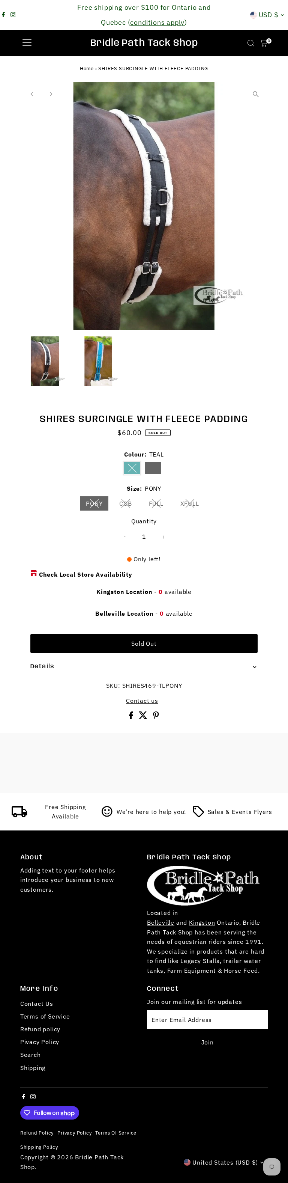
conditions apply (157, 22)
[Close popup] (273, 1069)
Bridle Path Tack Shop (144, 43)
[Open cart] (264, 43)
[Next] (50, 94)
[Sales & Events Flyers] (198, 815)
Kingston (202, 922)
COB (128, 505)
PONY (97, 505)
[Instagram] (13, 15)
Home (87, 68)
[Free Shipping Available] (19, 815)
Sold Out (143, 643)
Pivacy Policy (39, 1042)
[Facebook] (3, 15)
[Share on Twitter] (144, 716)
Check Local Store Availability (85, 574)
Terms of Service (45, 1016)
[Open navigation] (27, 43)
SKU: (113, 685)
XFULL (192, 505)
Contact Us (36, 1003)
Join (207, 1042)
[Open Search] (251, 43)
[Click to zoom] (255, 94)
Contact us (142, 701)
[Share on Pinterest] (156, 716)
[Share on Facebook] (132, 716)
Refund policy (40, 1029)
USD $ (269, 15)
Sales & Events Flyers (240, 811)
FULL (159, 505)
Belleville (160, 922)
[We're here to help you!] (107, 815)
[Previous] (32, 94)
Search (30, 1054)
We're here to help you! (151, 811)
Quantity (144, 521)
